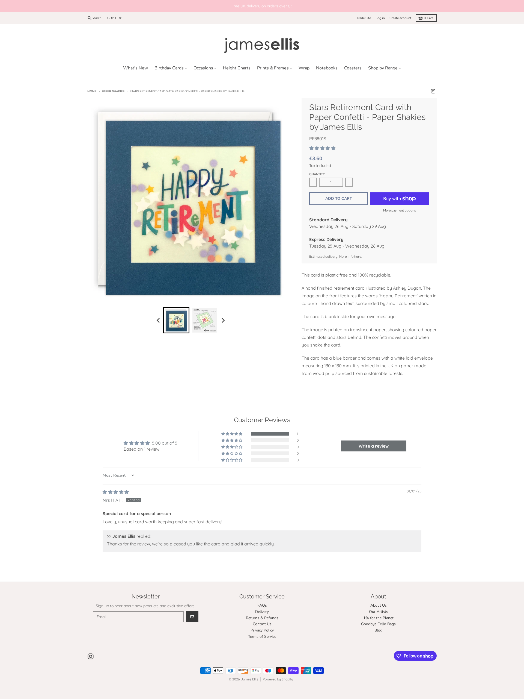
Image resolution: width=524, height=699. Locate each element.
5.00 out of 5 (164, 443)
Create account (400, 18)
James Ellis (249, 679)
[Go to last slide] (158, 320)
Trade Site (364, 18)
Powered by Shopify (278, 679)
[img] (116, 492)
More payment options (399, 210)
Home (92, 91)
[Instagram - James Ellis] (433, 91)
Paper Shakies (113, 91)
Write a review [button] (374, 446)
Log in (380, 18)
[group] (176, 320)
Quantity (317, 174)
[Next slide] (223, 320)
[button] (322, 148)
